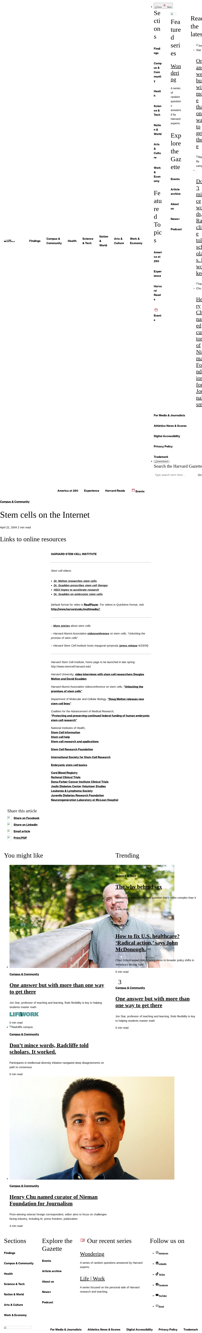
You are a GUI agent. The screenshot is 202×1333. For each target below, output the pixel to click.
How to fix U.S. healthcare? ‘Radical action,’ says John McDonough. (147, 942)
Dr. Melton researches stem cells (75, 581)
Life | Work (92, 1279)
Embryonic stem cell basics (69, 765)
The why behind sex (138, 887)
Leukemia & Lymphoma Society (72, 790)
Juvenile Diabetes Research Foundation (77, 795)
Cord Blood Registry (64, 772)
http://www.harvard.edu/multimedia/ (75, 609)
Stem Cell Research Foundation (72, 749)
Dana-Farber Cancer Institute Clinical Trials (80, 781)
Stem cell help (60, 737)
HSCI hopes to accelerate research (76, 589)
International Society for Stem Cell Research (80, 757)
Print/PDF (20, 837)
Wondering (176, 72)
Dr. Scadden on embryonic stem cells (78, 594)
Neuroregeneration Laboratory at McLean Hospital (84, 799)
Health (119, 925)
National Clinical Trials (66, 777)
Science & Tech (125, 875)
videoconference (98, 633)
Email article (22, 831)
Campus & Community (15, 501)
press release (128, 645)
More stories (61, 625)
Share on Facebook (26, 818)
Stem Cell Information (65, 732)
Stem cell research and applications (75, 741)
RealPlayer (91, 604)
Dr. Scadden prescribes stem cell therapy (81, 585)
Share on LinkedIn (26, 824)
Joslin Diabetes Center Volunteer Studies (78, 786)
